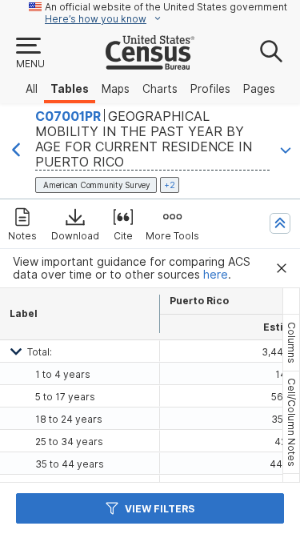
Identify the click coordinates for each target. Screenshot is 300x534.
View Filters (159, 509)
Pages (259, 88)
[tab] (291, 342)
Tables (69, 88)
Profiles (210, 88)
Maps (116, 88)
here (215, 274)
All (32, 88)
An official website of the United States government (166, 7)
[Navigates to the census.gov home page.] (150, 63)
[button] (29, 54)
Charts (160, 88)
